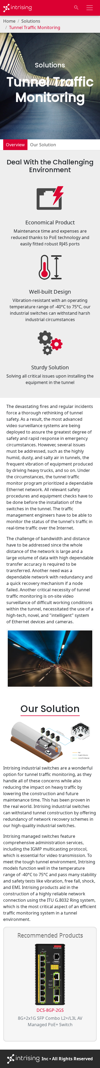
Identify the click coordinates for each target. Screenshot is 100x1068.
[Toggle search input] (76, 7)
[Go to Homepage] (17, 8)
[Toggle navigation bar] (89, 7)
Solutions (30, 21)
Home (9, 21)
